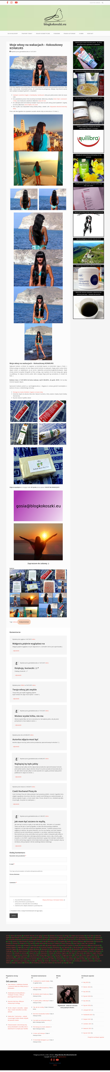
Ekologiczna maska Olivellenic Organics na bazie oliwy (28, 392)
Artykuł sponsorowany (77, 936)
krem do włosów (95, 945)
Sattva (88, 957)
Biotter (39, 939)
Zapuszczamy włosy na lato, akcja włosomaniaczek (88, 212)
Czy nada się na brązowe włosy (41, 1020)
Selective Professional (12, 959)
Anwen (46, 936)
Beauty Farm (62, 937)
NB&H (23, 685)
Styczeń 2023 (87, 996)
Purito (43, 957)
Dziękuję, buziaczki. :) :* (27, 668)
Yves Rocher (57, 962)
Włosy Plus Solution (46, 962)
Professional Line (34, 957)
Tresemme (54, 961)
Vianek (91, 961)
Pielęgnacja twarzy (67, 955)
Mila (70, 949)
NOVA (73, 951)
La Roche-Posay (45, 947)
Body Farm (53, 939)
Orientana (25, 955)
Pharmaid (57, 955)
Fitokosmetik (89, 941)
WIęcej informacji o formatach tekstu (53, 900)
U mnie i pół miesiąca (39, 1033)
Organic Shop (96, 953)
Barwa (28, 937)
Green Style (76, 943)
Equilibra (62, 941)
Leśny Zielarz (87, 947)
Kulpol (19, 947)
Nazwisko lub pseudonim (18, 856)
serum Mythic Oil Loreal (31, 104)
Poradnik (57, 33)
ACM (7, 936)
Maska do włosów (55, 949)
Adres (33, 639)
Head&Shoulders (10, 945)
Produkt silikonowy (21, 957)
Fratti (31, 943)
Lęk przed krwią (22, 949)
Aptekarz (52, 936)
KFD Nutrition (69, 945)
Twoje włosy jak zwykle (24, 689)
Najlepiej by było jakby (26, 763)
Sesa (40, 959)
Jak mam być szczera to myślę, (30, 821)
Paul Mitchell (33, 955)
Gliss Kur (47, 943)
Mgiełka (65, 949)
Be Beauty (71, 937)
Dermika (31, 941)
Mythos (93, 949)
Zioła (69, 962)
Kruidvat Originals (11, 947)
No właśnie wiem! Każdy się (40, 994)
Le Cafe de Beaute (76, 947)
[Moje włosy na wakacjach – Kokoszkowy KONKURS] (38, 71)
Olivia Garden (80, 953)
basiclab (34, 937)
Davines (14, 941)
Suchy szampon (69, 959)
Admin (55, 1065)
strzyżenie (59, 959)
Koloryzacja (84, 945)
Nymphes (98, 951)
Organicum (9, 955)
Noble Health (66, 951)
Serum (22, 959)
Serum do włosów (31, 959)
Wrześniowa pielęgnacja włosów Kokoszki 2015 (88, 71)
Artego (67, 936)
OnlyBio (88, 953)
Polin (95, 955)
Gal (36, 943)
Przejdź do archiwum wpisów (96, 1037)
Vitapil (13, 962)
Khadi (76, 945)
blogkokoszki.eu (55, 24)
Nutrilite (91, 951)
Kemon (61, 945)
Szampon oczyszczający (20, 961)
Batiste (41, 937)
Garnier (41, 943)
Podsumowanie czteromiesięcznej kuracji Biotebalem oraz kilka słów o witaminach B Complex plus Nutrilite (18, 1026)
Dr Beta (37, 941)
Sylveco (90, 959)
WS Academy (35, 962)
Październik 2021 (88, 1014)
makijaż (31, 949)
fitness (82, 941)
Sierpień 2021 (87, 1019)
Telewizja (39, 961)
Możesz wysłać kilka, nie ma (29, 715)
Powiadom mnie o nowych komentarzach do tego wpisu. (27, 911)
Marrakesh (45, 949)
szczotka (32, 961)
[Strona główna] (55, 15)
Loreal (99, 947)
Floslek (22, 943)
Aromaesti (60, 936)
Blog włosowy (13, 33)
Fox (27, 943)
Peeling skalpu (43, 955)
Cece (72, 939)
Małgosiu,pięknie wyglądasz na (28, 643)
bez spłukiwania (80, 937)
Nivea (58, 951)
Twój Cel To (69, 961)
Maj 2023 (86, 982)
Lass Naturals (65, 947)
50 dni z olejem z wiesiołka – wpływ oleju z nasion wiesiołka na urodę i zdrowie (18, 1010)
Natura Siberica (34, 951)
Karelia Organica (52, 945)
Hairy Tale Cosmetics (88, 943)
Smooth (46, 959)
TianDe (47, 961)
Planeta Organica (86, 955)
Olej (37, 953)
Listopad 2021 (87, 1010)
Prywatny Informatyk (55, 1063)
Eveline (69, 941)
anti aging (39, 936)
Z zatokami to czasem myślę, (41, 981)
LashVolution (55, 947)
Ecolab (44, 941)
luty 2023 (85, 991)
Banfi (22, 937)
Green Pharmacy (66, 943)
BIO (7, 939)
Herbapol (26, 945)
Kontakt (90, 33)
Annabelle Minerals (29, 936)
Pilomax (77, 955)
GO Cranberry (56, 943)
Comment (13, 882)
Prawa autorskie (69, 33)
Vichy (96, 961)
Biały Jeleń (90, 937)
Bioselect (26, 939)
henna (19, 945)
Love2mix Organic (11, 949)
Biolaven (19, 939)
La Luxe (25, 947)
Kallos (44, 945)
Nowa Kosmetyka (82, 951)
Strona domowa (14, 874)
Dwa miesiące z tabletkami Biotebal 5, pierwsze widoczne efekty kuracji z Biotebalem (18, 986)
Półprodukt (50, 957)
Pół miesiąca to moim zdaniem (41, 1027)
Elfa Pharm (51, 941)
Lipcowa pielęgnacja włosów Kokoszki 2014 (88, 239)
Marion (37, 949)
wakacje (15, 622)
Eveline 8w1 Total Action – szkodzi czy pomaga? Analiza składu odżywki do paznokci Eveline (18, 1018)
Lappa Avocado (34, 947)
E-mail (12, 864)
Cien (9, 941)
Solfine (52, 959)
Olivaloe (51, 953)
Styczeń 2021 (87, 1033)
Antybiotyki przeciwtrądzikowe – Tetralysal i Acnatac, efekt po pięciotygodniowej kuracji (17, 995)
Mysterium (85, 949)
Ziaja (65, 962)
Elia (57, 941)
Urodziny (77, 961)
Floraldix (8, 943)
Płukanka (58, 957)
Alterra (13, 936)
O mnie (81, 33)
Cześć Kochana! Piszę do (24, 791)
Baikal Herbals (15, 937)
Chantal (90, 939)
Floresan (15, 943)
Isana (32, 945)
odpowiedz (16, 651)
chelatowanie (98, 939)
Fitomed (98, 941)
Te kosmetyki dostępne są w (41, 1040)
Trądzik (61, 961)
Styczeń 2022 (87, 1005)
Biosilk (33, 939)
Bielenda (97, 937)
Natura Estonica (23, 951)
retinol (65, 957)
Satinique (81, 957)
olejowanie (44, 953)
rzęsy (70, 957)
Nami (15, 951)
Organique (17, 955)
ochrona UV (9, 953)
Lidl (94, 947)
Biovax (45, 939)
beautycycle (53, 937)
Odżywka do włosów (20, 953)
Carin (67, 939)
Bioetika (12, 939)
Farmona (75, 941)
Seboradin (94, 957)
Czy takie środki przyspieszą (40, 987)
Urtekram (84, 961)
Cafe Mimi (61, 939)
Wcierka (27, 962)
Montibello (77, 949)
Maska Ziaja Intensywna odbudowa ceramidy (88, 266)
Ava (88, 936)
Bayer (46, 937)
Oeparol (31, 953)
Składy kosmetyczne (43, 33)
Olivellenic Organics (61, 953)
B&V (92, 936)
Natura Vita (43, 951)
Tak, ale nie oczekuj (38, 1007)
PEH (51, 955)
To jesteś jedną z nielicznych (41, 1000)
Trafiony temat (26, 33)
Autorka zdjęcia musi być (25, 739)
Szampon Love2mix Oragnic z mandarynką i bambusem (28, 95)
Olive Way (71, 953)
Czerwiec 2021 (87, 1024)
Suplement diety (80, 959)
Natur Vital (52, 951)
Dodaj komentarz (24, 622)
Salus (75, 957)
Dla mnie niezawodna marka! (41, 1014)
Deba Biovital (22, 941)
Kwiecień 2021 (87, 1028)
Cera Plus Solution (81, 939)
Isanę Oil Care (42, 101)
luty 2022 (85, 1001)
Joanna (38, 945)
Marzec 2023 (86, 987)
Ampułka (19, 936)
